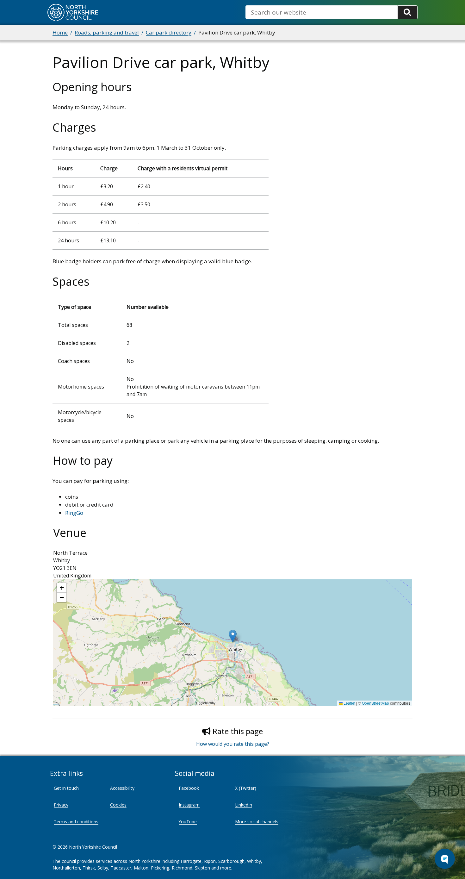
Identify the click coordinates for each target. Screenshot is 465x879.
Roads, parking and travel (107, 32)
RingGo (74, 512)
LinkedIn (243, 805)
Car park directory (168, 32)
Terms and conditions (76, 822)
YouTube (188, 822)
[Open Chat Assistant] (445, 859)
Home (60, 32)
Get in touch (66, 788)
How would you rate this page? (232, 743)
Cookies (118, 805)
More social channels (256, 822)
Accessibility (122, 788)
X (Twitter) (245, 788)
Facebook (189, 788)
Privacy (61, 805)
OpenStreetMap (375, 703)
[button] (233, 636)
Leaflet (349, 703)
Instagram (189, 805)
